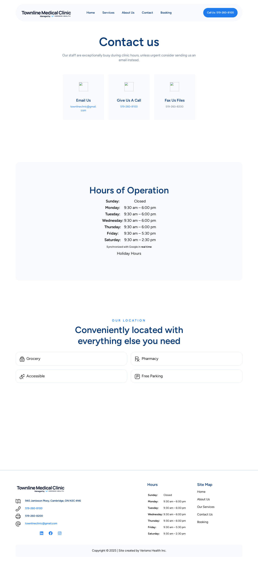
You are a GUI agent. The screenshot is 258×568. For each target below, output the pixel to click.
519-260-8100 (129, 106)
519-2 (28, 508)
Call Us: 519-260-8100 (220, 12)
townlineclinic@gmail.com (41, 523)
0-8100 (37, 508)
